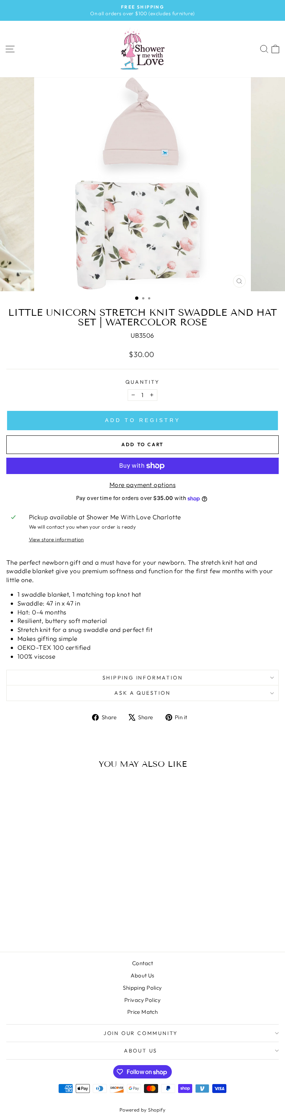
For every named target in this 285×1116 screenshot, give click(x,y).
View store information (56, 539)
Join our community (141, 1033)
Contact (142, 963)
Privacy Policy (142, 999)
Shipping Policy (142, 987)
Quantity (142, 382)
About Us (142, 975)
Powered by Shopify (142, 1110)
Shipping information (142, 677)
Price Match (142, 1011)
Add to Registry (142, 420)
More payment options (142, 485)
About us (140, 1050)
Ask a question (142, 693)
